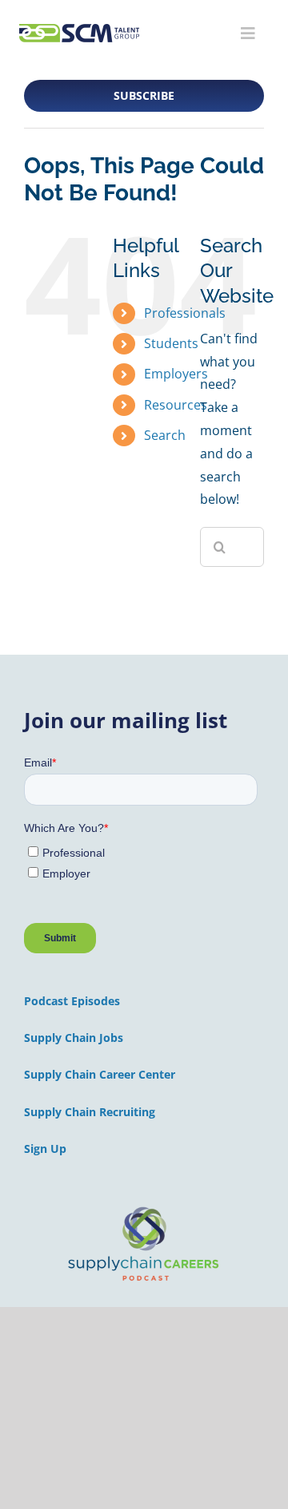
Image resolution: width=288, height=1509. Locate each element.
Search (165, 435)
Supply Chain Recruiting (89, 1111)
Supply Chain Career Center (99, 1074)
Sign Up (45, 1148)
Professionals (185, 313)
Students (171, 343)
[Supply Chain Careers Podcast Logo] (144, 1208)
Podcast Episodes (72, 1000)
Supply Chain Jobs (73, 1037)
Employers (176, 373)
